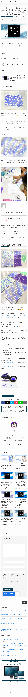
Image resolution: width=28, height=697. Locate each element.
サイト (4, 569)
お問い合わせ (10, 362)
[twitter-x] (12, 444)
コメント (5, 542)
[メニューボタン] (1, 1)
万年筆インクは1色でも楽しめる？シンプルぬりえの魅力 (13, 610)
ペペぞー (14, 430)
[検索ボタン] (26, 1)
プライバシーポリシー (14, 692)
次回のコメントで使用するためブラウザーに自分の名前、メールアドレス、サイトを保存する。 (14, 575)
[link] (7, 444)
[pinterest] (18, 444)
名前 (4, 559)
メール (5, 564)
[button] (3, 402)
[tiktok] (16, 444)
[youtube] (20, 444)
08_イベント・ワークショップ (7, 16)
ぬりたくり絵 (5, 366)
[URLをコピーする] (25, 402)
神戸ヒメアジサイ (6, 315)
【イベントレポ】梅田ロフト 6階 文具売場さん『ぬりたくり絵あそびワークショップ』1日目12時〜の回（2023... (18, 78)
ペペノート (14, 1)
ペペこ (14, 651)
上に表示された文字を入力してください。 (11, 581)
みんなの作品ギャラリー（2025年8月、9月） (11, 614)
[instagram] (14, 444)
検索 (24, 602)
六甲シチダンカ (17, 315)
